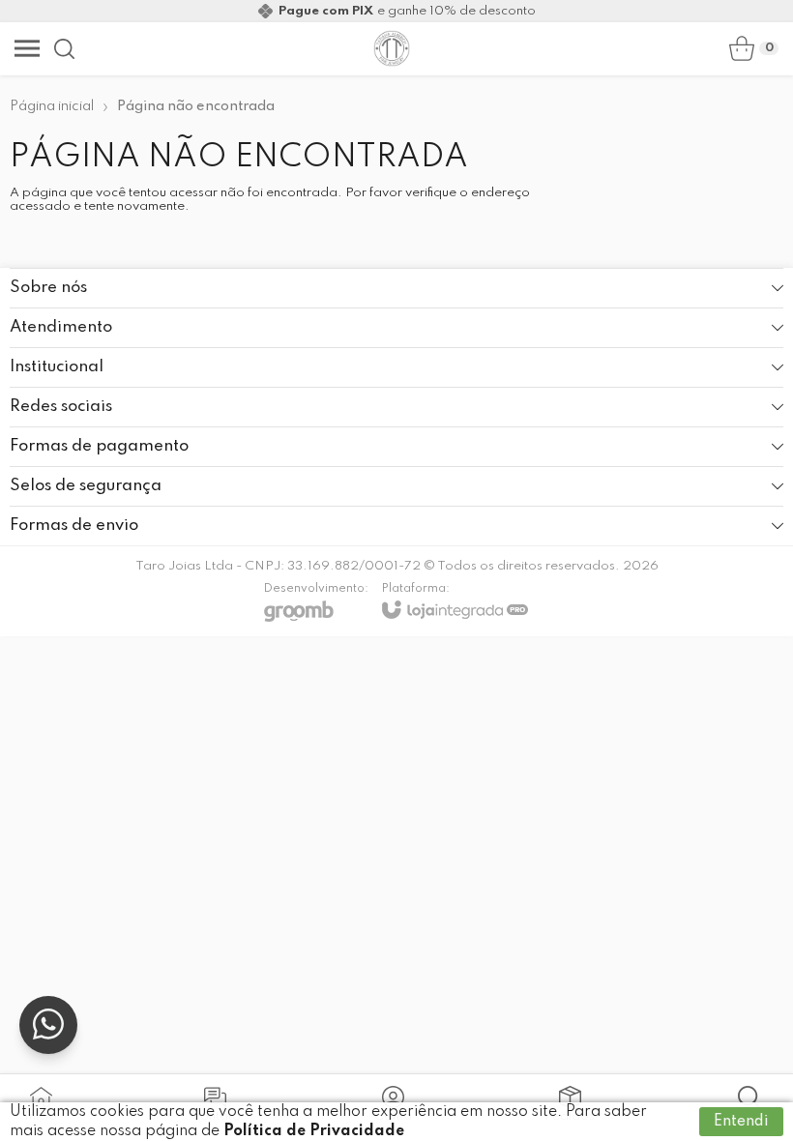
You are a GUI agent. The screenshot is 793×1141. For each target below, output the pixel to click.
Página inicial (52, 106)
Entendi (741, 1121)
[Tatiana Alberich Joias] (391, 48)
